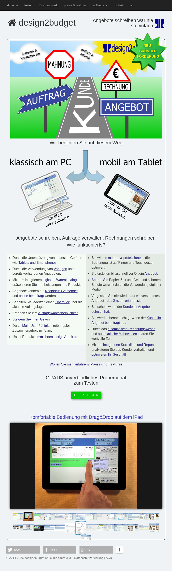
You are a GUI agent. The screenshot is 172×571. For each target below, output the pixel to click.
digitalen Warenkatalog (60, 280)
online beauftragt (31, 296)
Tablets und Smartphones (37, 262)
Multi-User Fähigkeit (37, 325)
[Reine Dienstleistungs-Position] (91, 527)
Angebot (151, 273)
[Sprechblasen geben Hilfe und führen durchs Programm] (18, 516)
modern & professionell (125, 258)
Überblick (62, 302)
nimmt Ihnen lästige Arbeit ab (56, 337)
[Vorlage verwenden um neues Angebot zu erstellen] (154, 527)
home (14, 5)
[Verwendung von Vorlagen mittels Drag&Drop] (39, 516)
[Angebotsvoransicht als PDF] (81, 527)
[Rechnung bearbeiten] (143, 516)
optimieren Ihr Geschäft (108, 354)
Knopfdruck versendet (61, 291)
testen (28, 5)
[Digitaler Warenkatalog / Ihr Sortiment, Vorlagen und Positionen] (18, 527)
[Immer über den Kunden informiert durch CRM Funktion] (91, 516)
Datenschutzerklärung (88, 557)
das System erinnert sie (124, 300)
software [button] (99, 5)
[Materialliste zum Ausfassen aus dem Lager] (70, 527)
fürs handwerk (48, 5)
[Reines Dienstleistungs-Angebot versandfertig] (101, 527)
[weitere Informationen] (119, 550)
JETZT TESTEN (87, 395)
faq (131, 5)
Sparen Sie (99, 280)
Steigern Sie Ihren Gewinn (32, 319)
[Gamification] (39, 527)
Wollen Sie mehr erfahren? (86, 364)
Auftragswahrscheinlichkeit (58, 313)
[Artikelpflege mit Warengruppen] (112, 527)
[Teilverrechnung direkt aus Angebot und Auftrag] (143, 527)
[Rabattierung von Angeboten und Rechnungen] (101, 516)
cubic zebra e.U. (61, 557)
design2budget (46, 23)
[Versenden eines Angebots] (60, 516)
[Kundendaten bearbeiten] (133, 516)
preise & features (75, 5)
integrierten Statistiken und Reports (129, 345)
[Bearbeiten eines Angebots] (49, 516)
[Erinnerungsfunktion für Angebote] (81, 516)
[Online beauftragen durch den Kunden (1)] (49, 527)
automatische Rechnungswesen (131, 329)
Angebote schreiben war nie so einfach (123, 23)
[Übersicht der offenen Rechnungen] (112, 516)
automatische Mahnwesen (117, 334)
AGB (109, 557)
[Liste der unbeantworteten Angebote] (70, 516)
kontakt (118, 5)
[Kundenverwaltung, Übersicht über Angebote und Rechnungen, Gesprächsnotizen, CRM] (86, 537)
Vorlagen (60, 269)
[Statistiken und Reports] (122, 516)
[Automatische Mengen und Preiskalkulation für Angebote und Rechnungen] (122, 527)
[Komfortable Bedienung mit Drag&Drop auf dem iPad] (28, 516)
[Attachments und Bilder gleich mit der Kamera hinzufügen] (28, 527)
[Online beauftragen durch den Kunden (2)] (60, 527)
